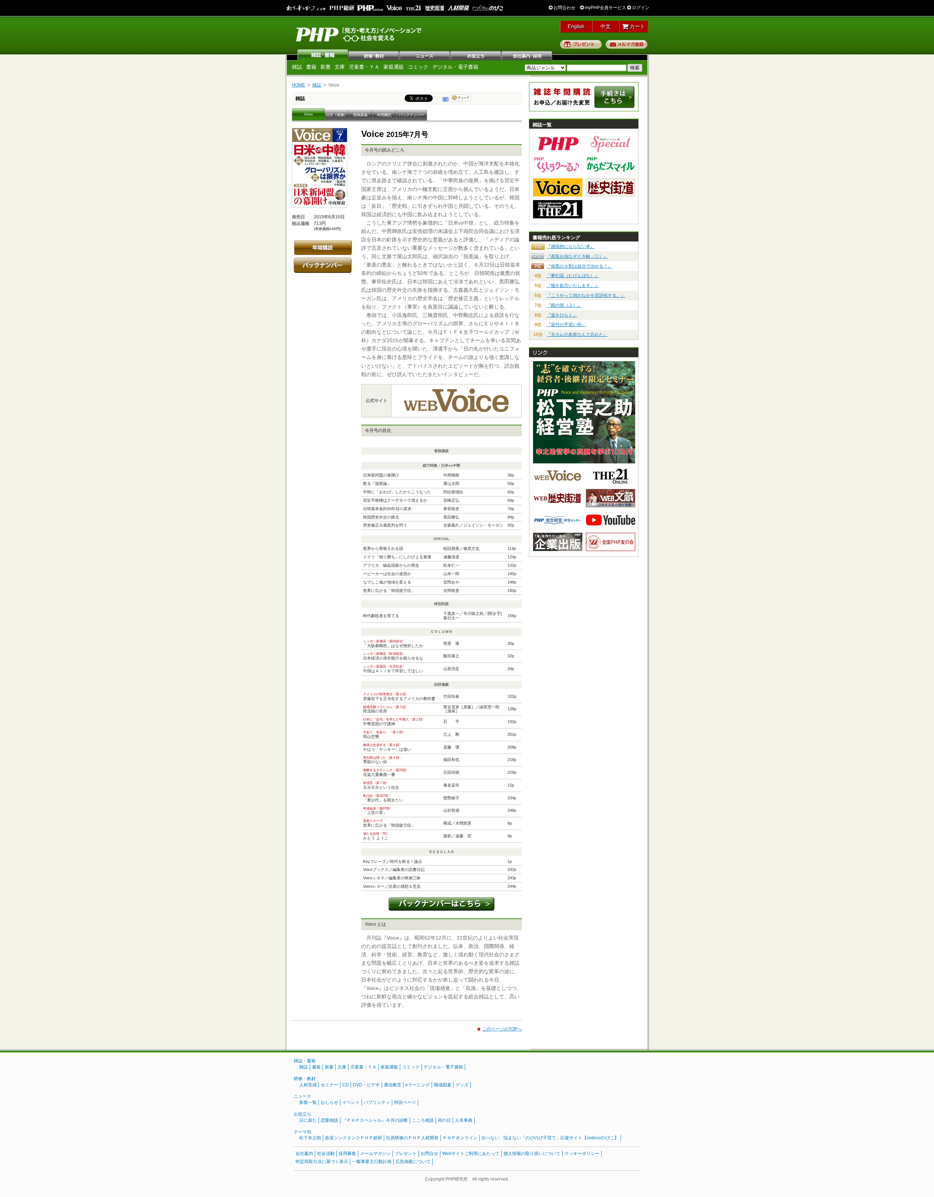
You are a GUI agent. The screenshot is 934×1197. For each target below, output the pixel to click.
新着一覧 (308, 1102)
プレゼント (581, 44)
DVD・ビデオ (366, 1084)
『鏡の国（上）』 (564, 305)
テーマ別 (302, 1132)
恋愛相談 (329, 1120)
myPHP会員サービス (605, 7)
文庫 (340, 67)
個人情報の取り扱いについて (531, 1153)
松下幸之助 (310, 1137)
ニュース (425, 54)
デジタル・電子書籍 (455, 67)
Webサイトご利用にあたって (470, 1153)
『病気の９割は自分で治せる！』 (579, 266)
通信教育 (392, 1084)
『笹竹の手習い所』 (566, 324)
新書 (325, 67)
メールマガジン (375, 1153)
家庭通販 (393, 67)
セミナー (329, 1084)
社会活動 (326, 1153)
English (576, 26)
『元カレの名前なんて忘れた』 (577, 334)
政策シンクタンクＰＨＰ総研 (353, 1137)
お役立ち (476, 54)
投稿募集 (360, 115)
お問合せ (429, 1153)
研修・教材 (374, 54)
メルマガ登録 (627, 44)
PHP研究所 (359, 34)
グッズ (461, 1084)
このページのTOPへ (502, 1029)
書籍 (311, 67)
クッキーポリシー (581, 1153)
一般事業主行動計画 (371, 1161)
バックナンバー (411, 115)
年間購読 (384, 115)
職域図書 (442, 1084)
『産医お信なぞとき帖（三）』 (577, 256)
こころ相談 (423, 1120)
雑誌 (322, 54)
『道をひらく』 (562, 315)
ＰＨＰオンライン (460, 1137)
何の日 (444, 1120)
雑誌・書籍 (305, 1060)
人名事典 (463, 1120)
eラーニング (417, 1084)
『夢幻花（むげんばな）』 (573, 275)
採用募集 (347, 1153)
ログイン (640, 7)
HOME (298, 85)
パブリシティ (377, 1102)
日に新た (308, 1120)
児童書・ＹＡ (364, 67)
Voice (308, 114)
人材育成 (308, 1084)
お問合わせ (563, 7)
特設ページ (405, 1102)
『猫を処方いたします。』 (573, 285)
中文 (606, 26)
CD (345, 1084)
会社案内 (527, 54)
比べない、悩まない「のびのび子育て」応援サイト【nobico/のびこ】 (550, 1137)
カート (636, 26)
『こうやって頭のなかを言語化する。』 (586, 295)
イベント (351, 1102)
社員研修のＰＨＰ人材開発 (412, 1137)
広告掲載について (413, 1161)
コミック (418, 67)
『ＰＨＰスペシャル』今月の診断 (375, 1120)
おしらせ (329, 1102)
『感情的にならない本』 (571, 246)
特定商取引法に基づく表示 (322, 1161)
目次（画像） (337, 115)
